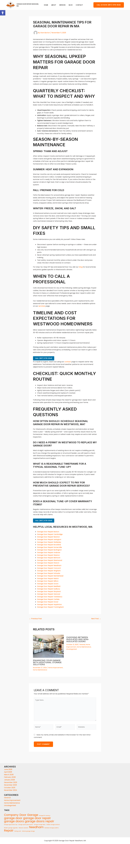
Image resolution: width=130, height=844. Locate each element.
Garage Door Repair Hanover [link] (48, 594)
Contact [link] (79, 5)
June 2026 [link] (8, 769)
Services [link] (62, 5)
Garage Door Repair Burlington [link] (49, 550)
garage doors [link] (14, 821)
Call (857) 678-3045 (43, 358)
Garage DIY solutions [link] (44, 815)
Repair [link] (9, 830)
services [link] (41, 306)
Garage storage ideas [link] (40, 824)
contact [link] (67, 362)
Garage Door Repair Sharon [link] (48, 563)
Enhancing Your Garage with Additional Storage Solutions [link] (47, 662)
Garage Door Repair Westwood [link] (49, 560)
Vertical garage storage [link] (28, 831)
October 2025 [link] (9, 787)
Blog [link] (71, 5)
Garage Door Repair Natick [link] (48, 578)
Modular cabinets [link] (23, 828)
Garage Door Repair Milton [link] (47, 581)
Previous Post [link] (35, 618)
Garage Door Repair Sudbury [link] (48, 589)
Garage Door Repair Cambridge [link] (50, 534)
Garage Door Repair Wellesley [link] (49, 542)
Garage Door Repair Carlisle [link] (48, 599)
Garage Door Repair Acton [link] (47, 584)
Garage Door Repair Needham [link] (49, 565)
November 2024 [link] (10, 790)
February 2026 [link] (10, 777)
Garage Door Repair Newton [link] (48, 537)
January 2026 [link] (9, 780)
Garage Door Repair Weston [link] (48, 555)
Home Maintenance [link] (40, 670)
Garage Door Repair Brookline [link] (49, 545)
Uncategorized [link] (71, 649)
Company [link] (11, 815)
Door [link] (23, 815)
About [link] (53, 5)
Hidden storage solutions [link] (53, 824)
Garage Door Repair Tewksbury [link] (49, 597)
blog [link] (80, 267)
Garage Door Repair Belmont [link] (48, 558)
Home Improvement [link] (55, 668)
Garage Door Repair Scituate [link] (48, 573)
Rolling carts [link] (17, 831)
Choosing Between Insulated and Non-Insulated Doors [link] (77, 639)
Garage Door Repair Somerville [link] (49, 547)
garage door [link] (13, 818)
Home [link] (46, 5)
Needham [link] (36, 827)
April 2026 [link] (8, 772)
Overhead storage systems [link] (51, 828)
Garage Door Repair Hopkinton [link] (49, 604)
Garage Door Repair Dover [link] (47, 602)
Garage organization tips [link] (10, 824)
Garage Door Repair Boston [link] (48, 532)
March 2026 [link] (9, 774)
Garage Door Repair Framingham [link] (50, 607)
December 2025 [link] (10, 782)
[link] (2, 12)
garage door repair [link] (37, 818)
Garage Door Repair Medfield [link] (48, 586)
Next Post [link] (96, 618)
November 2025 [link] (10, 785)
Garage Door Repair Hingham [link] (49, 571)
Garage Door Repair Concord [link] (49, 568)
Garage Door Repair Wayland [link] (49, 591)
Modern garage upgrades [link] (11, 828)
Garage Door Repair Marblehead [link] (50, 576)
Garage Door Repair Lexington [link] (49, 539)
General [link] (82, 645)
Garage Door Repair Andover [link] (48, 552)
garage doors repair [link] (39, 821)
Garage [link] (32, 815)
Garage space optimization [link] (25, 824)
